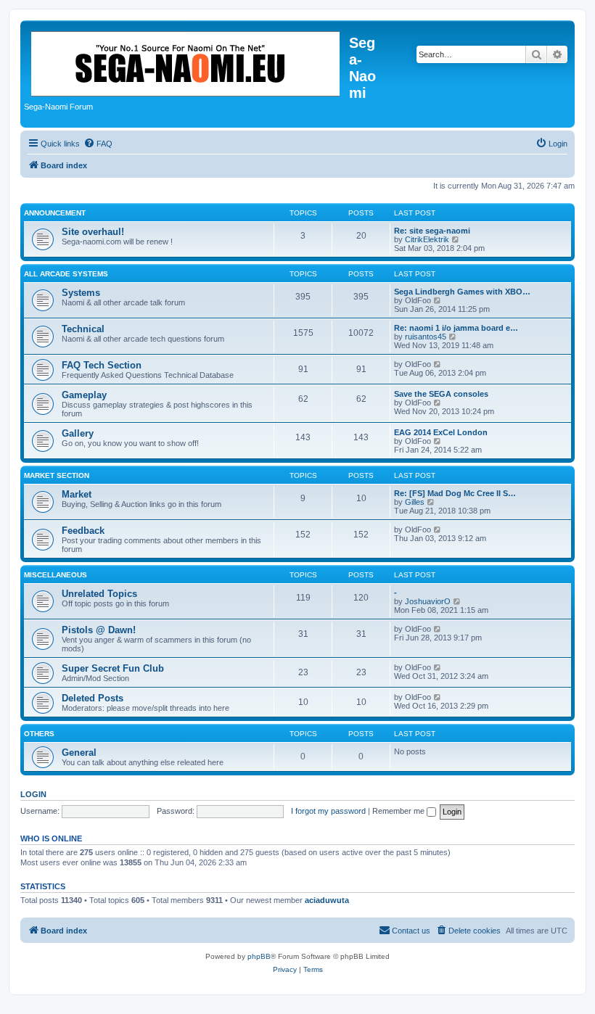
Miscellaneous (55, 575)
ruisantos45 (425, 336)
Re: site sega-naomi (432, 230)
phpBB (259, 956)
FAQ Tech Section (101, 365)
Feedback (83, 530)
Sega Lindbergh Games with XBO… (462, 291)
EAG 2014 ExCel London (441, 432)
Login (33, 794)
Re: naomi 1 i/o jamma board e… (456, 327)
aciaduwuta (327, 900)
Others (39, 734)
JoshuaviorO (428, 601)
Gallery (78, 433)
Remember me (399, 811)
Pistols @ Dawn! (99, 630)
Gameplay (84, 394)
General (79, 752)
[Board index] (186, 61)
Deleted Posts (92, 698)
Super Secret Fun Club (113, 668)
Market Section (56, 475)
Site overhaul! (93, 231)
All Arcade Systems (66, 274)
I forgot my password (328, 811)
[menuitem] (97, 143)
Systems (81, 292)
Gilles (414, 502)
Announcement (55, 213)
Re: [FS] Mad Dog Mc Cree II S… (455, 493)
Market (76, 494)
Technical (83, 328)
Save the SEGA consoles (441, 393)
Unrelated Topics (99, 593)
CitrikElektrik (427, 239)
